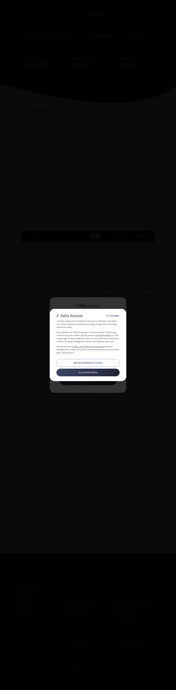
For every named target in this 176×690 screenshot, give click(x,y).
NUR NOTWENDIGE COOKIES (88, 362)
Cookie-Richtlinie (103, 335)
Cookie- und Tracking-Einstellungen (87, 346)
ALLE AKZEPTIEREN (88, 372)
